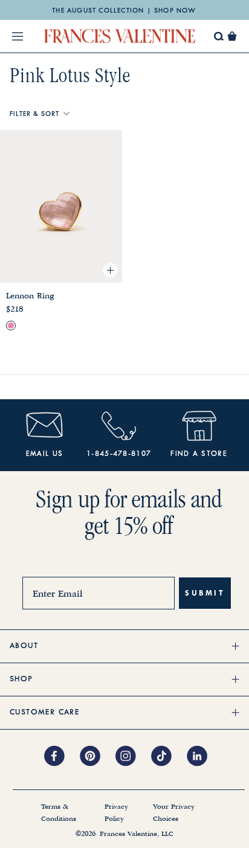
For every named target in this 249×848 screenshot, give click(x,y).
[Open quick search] (219, 36)
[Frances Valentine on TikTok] (169, 756)
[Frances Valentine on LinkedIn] (200, 756)
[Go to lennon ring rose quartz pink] (11, 325)
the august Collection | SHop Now (124, 11)
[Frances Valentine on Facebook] (62, 756)
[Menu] (17, 36)
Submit (205, 592)
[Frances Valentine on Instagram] (133, 756)
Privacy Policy (116, 813)
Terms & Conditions (58, 813)
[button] (232, 36)
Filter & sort (34, 114)
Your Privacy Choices (174, 813)
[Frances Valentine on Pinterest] (97, 756)
